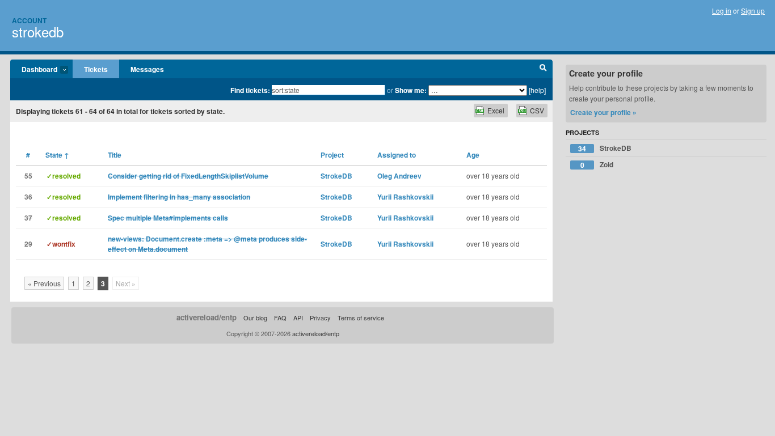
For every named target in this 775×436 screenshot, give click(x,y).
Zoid (597, 164)
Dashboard (33, 69)
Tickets (96, 69)
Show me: (411, 90)
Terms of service (361, 317)
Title (114, 155)
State (57, 155)
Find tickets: (250, 90)
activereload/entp (206, 317)
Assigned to (396, 155)
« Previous (44, 283)
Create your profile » (603, 112)
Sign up (753, 10)
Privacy (320, 317)
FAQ (280, 317)
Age (472, 155)
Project (332, 155)
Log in (721, 10)
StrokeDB (336, 176)
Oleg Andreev (399, 176)
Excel (495, 110)
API (298, 317)
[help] (537, 90)
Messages (147, 69)
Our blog (255, 317)
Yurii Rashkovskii (405, 197)
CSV (537, 110)
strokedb (38, 31)
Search (543, 69)
